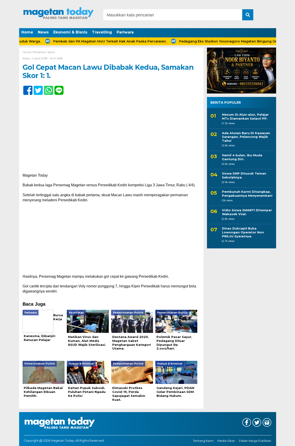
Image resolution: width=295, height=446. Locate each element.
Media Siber (226, 441)
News (43, 32)
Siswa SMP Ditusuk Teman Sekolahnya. (244, 175)
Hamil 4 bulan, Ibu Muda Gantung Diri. (242, 157)
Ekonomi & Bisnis (70, 32)
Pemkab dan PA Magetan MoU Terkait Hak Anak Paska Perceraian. (100, 41)
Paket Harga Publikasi (255, 441)
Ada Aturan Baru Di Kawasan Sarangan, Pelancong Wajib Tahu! (246, 137)
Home (27, 32)
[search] (247, 14)
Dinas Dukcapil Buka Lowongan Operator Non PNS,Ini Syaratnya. (243, 232)
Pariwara (125, 32)
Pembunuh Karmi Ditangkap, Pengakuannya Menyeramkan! (247, 193)
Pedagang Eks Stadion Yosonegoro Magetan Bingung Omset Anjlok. (227, 41)
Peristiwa (39, 52)
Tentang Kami (203, 441)
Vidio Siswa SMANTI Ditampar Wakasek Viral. (247, 212)
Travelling (102, 32)
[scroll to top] (281, 439)
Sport (51, 52)
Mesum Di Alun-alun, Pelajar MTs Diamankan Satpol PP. (245, 116)
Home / (28, 52)
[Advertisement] (111, 138)
